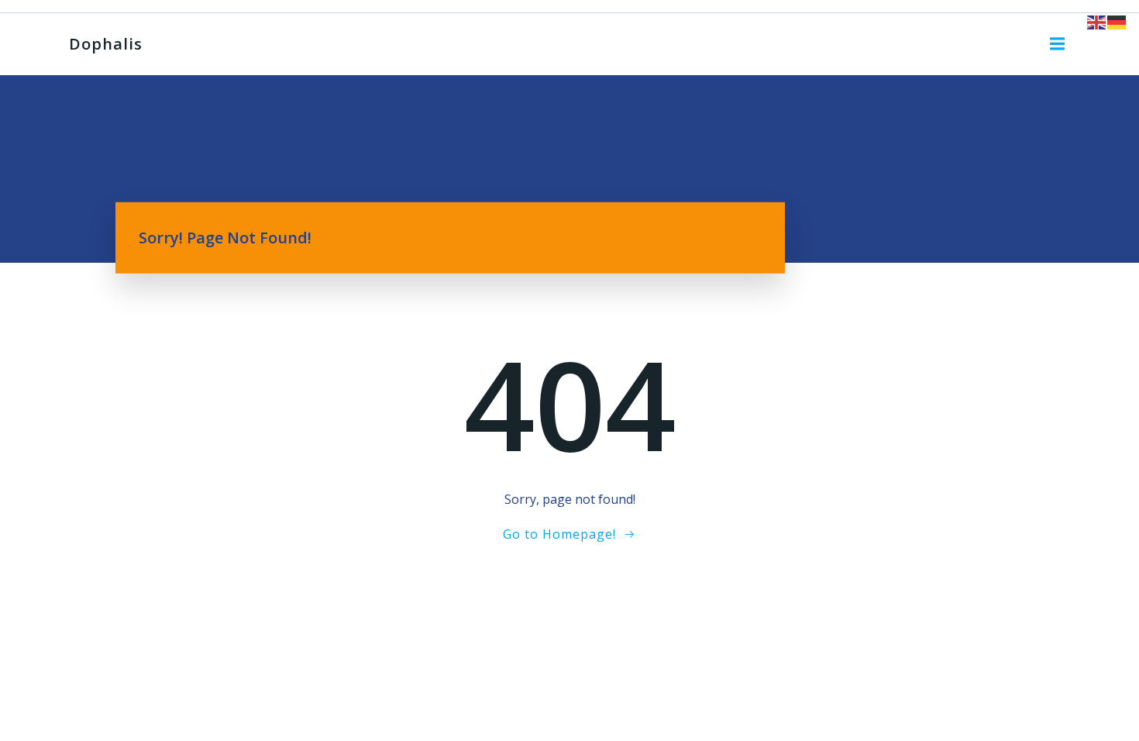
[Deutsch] (1117, 20)
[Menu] (1057, 44)
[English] (1097, 20)
